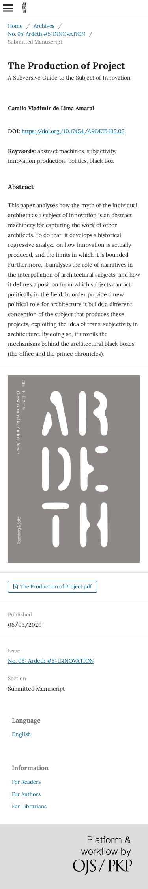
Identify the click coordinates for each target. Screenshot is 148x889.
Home (15, 26)
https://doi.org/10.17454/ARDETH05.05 (73, 131)
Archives (44, 26)
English (21, 734)
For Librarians (29, 806)
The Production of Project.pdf (55, 586)
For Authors (26, 794)
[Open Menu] (8, 8)
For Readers (26, 781)
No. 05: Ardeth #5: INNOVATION (46, 34)
